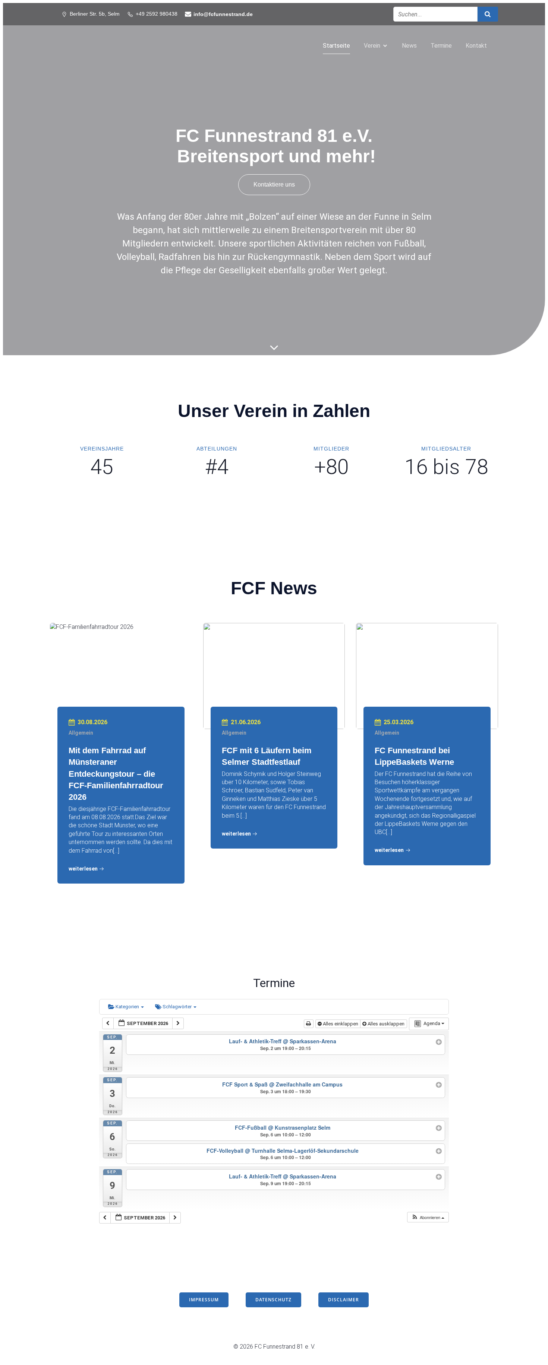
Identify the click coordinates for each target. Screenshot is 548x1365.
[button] (427, 1217)
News (409, 45)
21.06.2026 (246, 722)
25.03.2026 (398, 722)
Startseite (336, 45)
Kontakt (476, 45)
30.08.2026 (92, 722)
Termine (441, 45)
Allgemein (81, 733)
